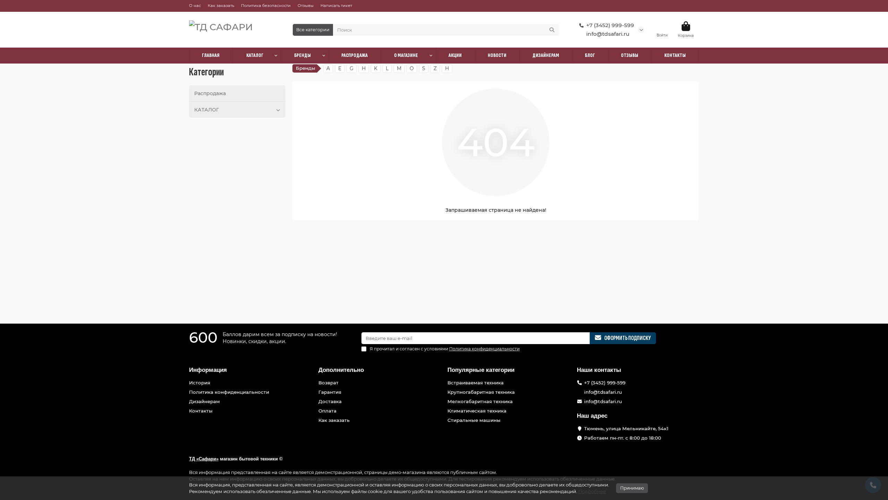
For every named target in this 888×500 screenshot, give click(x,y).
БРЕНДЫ (302, 55)
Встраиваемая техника (475, 382)
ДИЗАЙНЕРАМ (545, 55)
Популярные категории (480, 370)
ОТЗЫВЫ (629, 55)
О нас (195, 5)
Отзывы (306, 5)
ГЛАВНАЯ (211, 55)
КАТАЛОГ (254, 55)
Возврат (328, 382)
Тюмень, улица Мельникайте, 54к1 (626, 428)
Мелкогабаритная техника (480, 401)
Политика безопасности (266, 5)
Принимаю (632, 488)
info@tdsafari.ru (608, 34)
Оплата (327, 411)
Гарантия (329, 392)
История (199, 382)
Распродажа (210, 93)
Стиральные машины (474, 420)
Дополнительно (341, 370)
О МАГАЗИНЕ (406, 55)
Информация (208, 370)
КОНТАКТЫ (675, 55)
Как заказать (221, 5)
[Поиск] (552, 29)
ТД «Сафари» (204, 458)
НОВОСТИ (497, 55)
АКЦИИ (455, 55)
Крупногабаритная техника (481, 392)
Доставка (330, 401)
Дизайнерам (204, 401)
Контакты (201, 411)
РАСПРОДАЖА (354, 55)
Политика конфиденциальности (229, 392)
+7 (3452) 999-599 (610, 25)
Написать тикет (336, 5)
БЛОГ (590, 55)
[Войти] (662, 26)
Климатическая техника (476, 411)
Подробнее (592, 491)
